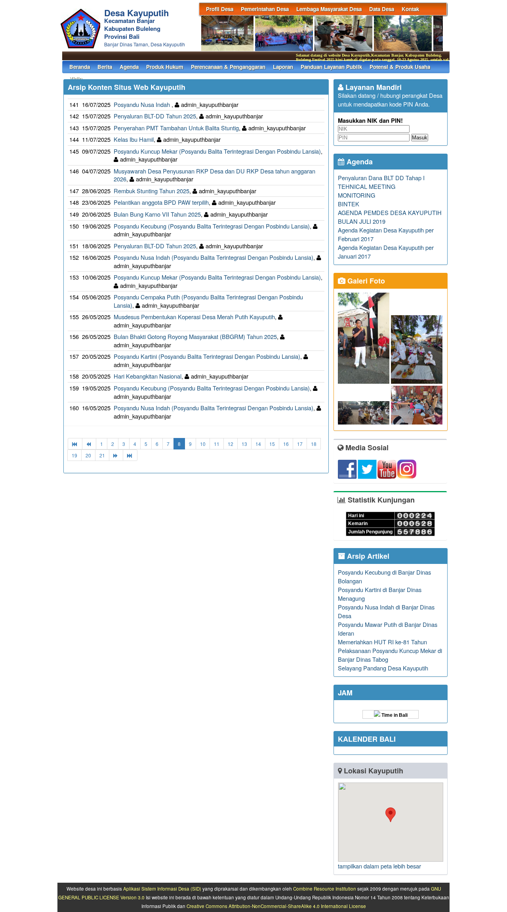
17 (300, 443)
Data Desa (381, 9)
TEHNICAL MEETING (366, 186)
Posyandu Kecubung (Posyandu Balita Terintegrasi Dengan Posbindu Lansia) (212, 226)
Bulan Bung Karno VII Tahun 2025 (157, 214)
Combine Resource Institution (324, 888)
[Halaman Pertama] (75, 443)
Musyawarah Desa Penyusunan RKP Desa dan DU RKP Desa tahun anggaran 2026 (214, 175)
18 (313, 443)
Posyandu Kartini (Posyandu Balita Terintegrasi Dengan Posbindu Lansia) (207, 356)
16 (286, 443)
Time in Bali (394, 715)
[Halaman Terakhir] (130, 455)
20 (88, 455)
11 (216, 443)
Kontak (410, 9)
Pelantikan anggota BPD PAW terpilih (161, 202)
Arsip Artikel (367, 556)
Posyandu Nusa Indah (143, 104)
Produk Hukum (164, 66)
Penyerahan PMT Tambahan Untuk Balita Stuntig (176, 128)
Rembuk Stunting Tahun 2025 (151, 191)
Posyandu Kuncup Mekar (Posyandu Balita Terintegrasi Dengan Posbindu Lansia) (217, 151)
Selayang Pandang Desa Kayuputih (383, 668)
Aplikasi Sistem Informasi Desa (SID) (162, 888)
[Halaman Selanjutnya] (116, 455)
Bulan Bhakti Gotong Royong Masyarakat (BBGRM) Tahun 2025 (195, 336)
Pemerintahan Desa (265, 9)
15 (272, 443)
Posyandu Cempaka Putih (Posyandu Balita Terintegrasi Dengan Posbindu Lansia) (208, 301)
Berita (104, 66)
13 (244, 443)
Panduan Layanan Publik (331, 66)
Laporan (283, 66)
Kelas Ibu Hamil (134, 139)
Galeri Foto (365, 281)
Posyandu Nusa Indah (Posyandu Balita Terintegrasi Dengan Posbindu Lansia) (213, 257)
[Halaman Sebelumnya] (89, 443)
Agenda (129, 66)
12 (230, 443)
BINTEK (348, 204)
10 (203, 443)
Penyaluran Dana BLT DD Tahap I (381, 177)
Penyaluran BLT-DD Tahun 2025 (155, 116)
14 (258, 443)
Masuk (419, 138)
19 (74, 455)
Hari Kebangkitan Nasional (147, 376)
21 (102, 455)
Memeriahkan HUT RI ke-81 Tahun (382, 642)
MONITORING (356, 195)
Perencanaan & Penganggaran (228, 66)
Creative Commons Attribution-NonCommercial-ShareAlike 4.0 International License (276, 906)
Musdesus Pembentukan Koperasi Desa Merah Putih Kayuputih (194, 316)
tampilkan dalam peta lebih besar (379, 866)
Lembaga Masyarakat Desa (329, 9)
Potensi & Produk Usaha (400, 66)
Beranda (79, 66)
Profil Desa (219, 9)
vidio (75, 78)
